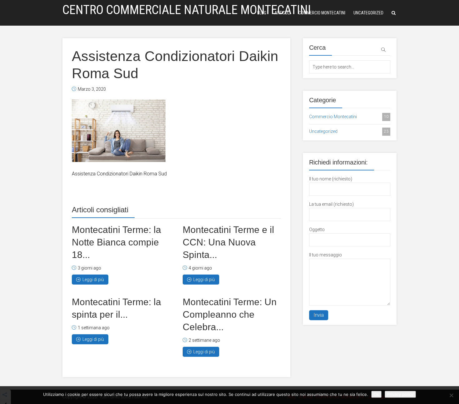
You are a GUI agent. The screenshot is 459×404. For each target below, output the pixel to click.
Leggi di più (93, 279)
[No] (451, 395)
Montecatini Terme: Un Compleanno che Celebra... (230, 314)
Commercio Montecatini (322, 12)
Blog (261, 12)
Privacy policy (400, 394)
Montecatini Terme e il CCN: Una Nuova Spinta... (228, 242)
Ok (376, 394)
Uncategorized (368, 12)
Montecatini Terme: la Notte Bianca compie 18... (116, 242)
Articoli (282, 12)
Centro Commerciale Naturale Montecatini (186, 10)
